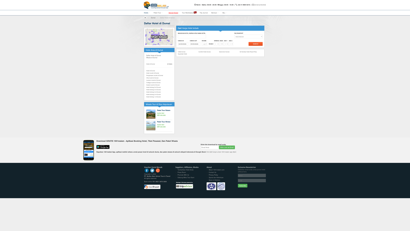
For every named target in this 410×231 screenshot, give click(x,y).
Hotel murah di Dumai (152, 73)
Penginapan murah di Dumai (154, 75)
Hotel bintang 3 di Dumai (153, 92)
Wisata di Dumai (151, 57)
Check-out (193, 40)
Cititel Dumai (181, 52)
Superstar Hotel (182, 54)
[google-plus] (158, 172)
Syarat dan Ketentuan (216, 177)
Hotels (146, 13)
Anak (221, 40)
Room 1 (211, 44)
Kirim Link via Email (227, 147)
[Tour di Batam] (159, 114)
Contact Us (212, 172)
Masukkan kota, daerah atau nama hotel (192, 33)
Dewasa (216, 40)
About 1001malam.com (216, 170)
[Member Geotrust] (152, 186)
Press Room (182, 172)
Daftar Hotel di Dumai (153, 55)
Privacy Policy (213, 175)
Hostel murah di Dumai (153, 85)
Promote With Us (183, 175)
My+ (224, 13)
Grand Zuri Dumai (224, 52)
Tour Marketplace (188, 13)
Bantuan (214, 13)
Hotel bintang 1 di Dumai (153, 97)
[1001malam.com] (156, 5)
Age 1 (225, 40)
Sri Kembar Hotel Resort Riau (248, 52)
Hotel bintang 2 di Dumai (153, 94)
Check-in (181, 40)
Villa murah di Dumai (152, 78)
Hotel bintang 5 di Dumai (153, 87)
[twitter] (152, 172)
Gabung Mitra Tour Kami (186, 177)
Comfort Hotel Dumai (204, 52)
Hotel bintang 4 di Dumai (153, 89)
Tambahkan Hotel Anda (185, 170)
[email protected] (260, 5)
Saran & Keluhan (214, 180)
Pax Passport (238, 33)
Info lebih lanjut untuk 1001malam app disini (221, 152)
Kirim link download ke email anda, (213, 144)
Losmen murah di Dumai (153, 80)
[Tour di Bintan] (159, 125)
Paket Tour (157, 13)
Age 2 (230, 40)
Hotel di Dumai (150, 64)
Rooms (204, 40)
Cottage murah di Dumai (153, 82)
